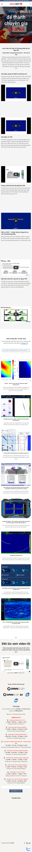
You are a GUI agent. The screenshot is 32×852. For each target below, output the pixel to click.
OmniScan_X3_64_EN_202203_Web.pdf (17, 779)
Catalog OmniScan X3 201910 (17, 720)
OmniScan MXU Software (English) (17, 727)
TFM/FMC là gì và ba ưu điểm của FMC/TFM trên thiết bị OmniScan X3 (16, 419)
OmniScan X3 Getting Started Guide (17, 734)
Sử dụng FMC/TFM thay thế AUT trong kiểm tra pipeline (16, 453)
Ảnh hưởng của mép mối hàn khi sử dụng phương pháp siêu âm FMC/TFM (16, 589)
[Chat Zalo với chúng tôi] (28, 849)
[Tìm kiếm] (30, 4)
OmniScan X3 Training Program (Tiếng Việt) (17, 757)
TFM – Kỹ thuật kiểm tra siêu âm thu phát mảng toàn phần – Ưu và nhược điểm (16, 623)
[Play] (16, 93)
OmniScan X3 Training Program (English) (17, 750)
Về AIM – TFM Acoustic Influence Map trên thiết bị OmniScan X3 (16, 384)
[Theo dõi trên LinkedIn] (27, 843)
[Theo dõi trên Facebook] (24, 843)
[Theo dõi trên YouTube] (29, 843)
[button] (2, 4)
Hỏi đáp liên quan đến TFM (16, 555)
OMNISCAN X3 (16, 717)
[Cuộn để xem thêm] (16, 40)
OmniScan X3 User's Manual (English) (17, 765)
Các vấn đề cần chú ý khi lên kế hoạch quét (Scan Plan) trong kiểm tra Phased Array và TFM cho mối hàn (16, 488)
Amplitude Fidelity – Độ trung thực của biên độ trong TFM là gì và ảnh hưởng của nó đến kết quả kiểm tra (16, 522)
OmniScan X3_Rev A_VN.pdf (17, 772)
